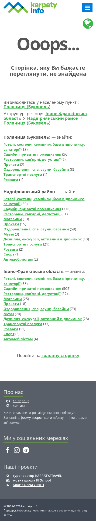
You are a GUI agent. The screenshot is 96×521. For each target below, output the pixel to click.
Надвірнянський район (53, 118)
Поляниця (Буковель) (26, 106)
